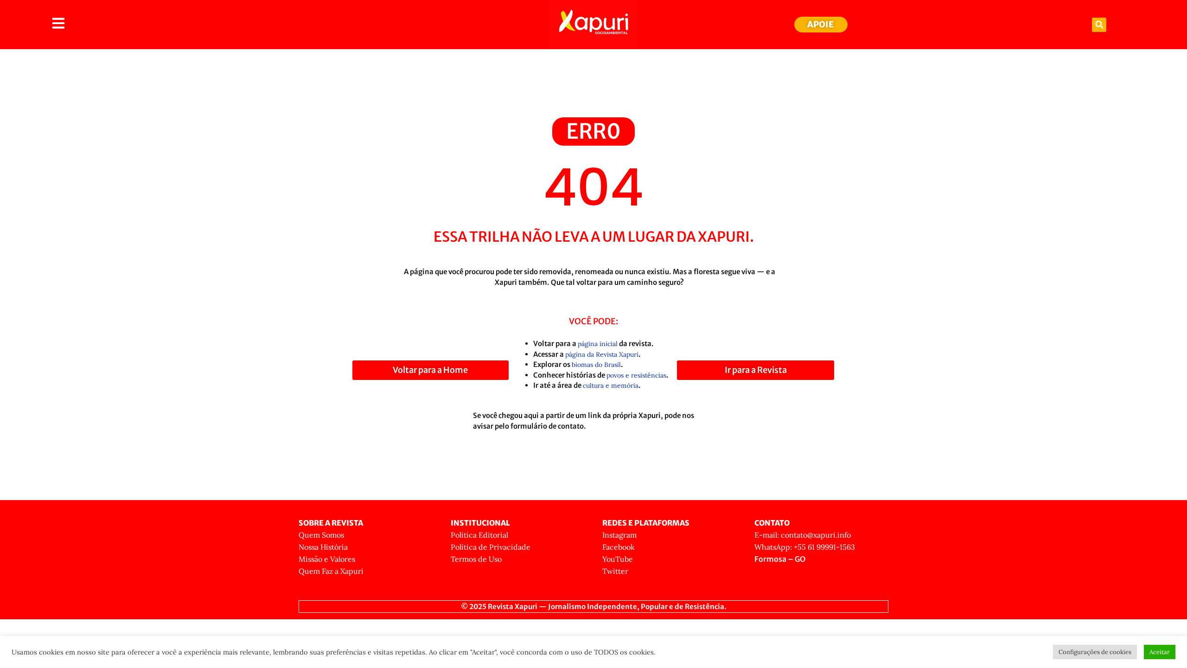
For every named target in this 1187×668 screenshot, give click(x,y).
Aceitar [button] (1159, 652)
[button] (1099, 25)
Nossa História (323, 547)
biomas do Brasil (596, 364)
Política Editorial (479, 535)
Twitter (615, 571)
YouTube (617, 559)
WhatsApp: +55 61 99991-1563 (804, 547)
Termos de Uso (476, 559)
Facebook (618, 547)
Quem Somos (321, 535)
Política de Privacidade (490, 547)
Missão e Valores (327, 559)
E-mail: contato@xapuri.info (802, 535)
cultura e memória (610, 385)
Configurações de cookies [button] (1095, 652)
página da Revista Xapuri (601, 354)
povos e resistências (636, 375)
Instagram (619, 535)
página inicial (598, 344)
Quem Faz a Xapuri (331, 571)
